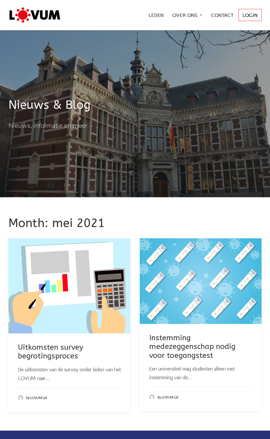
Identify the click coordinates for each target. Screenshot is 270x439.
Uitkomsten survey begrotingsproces (50, 352)
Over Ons (184, 15)
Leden (156, 15)
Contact (222, 15)
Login (250, 15)
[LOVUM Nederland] (34, 15)
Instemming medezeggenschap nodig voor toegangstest (192, 346)
